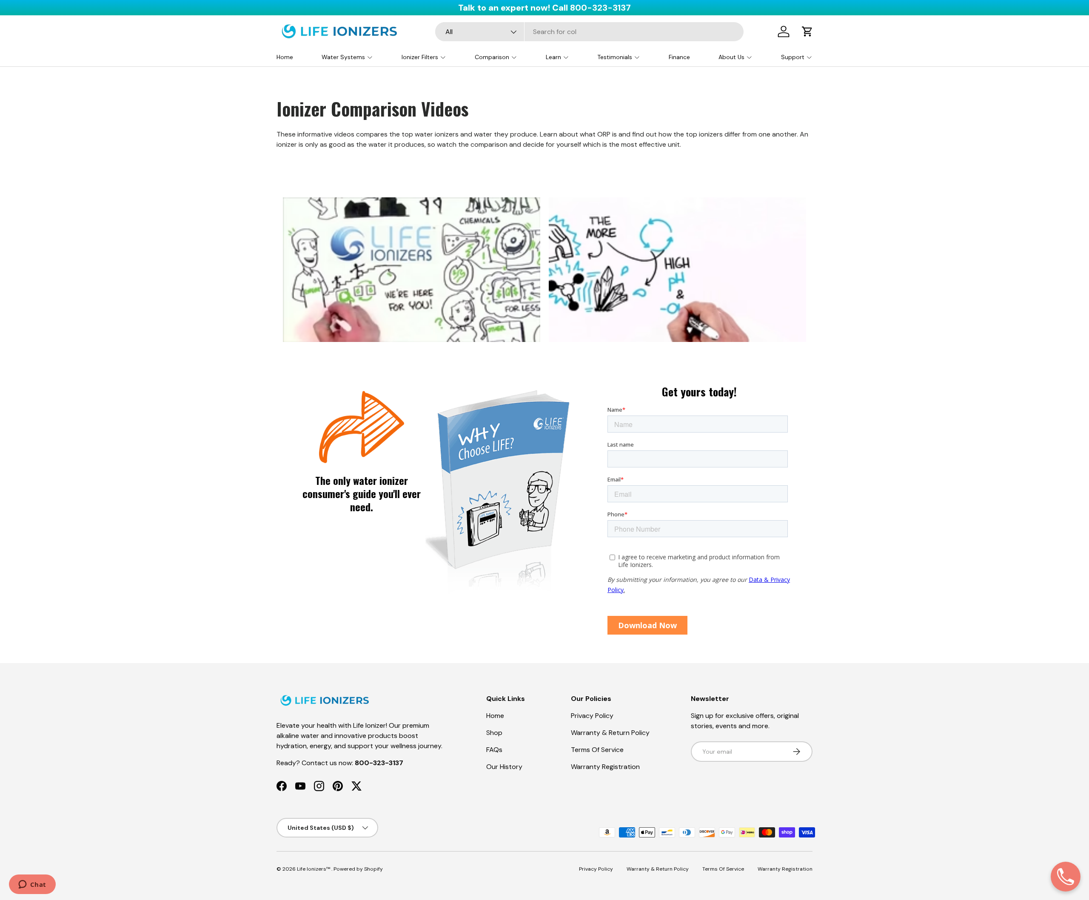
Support (792, 57)
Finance (679, 57)
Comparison (492, 57)
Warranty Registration (605, 766)
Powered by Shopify (358, 869)
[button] (807, 31)
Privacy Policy (592, 715)
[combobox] (589, 31)
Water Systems (343, 57)
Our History (504, 766)
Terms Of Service (597, 749)
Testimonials (614, 57)
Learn (553, 57)
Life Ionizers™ (314, 869)
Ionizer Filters (420, 57)
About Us (731, 57)
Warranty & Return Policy (610, 732)
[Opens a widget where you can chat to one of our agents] (32, 885)
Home (285, 57)
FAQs (494, 749)
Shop (494, 732)
